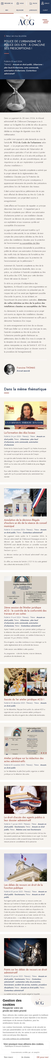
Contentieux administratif (32, 532)
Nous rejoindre (20, 6)
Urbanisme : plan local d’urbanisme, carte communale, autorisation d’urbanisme (23, 67)
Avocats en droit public (22, 64)
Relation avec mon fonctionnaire (28, 829)
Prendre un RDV (8, 6)
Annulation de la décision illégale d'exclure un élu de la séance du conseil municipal (25, 523)
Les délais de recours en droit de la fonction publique (23, 886)
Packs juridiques (33, 6)
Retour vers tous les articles (16, 36)
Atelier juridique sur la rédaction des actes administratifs (24, 759)
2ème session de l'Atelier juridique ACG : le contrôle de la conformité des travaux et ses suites (25, 610)
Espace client (46, 6)
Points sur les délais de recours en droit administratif (25, 971)
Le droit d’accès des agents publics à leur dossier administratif (24, 819)
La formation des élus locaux (19, 433)
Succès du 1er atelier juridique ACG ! (24, 699)
